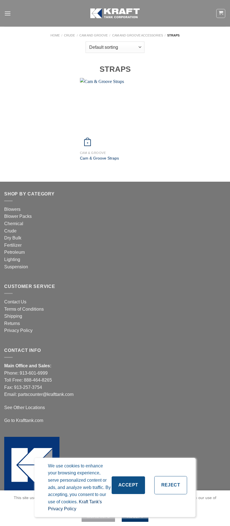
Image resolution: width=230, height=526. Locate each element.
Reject (170, 485)
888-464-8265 (38, 380)
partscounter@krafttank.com (45, 394)
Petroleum (14, 252)
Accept (128, 485)
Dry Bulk (12, 238)
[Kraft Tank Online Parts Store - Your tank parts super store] (115, 13)
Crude (69, 35)
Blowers (13, 209)
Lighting (12, 259)
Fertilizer (13, 245)
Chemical (13, 223)
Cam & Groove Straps (99, 158)
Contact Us (15, 301)
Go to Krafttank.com (23, 420)
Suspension (16, 266)
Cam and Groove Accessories (137, 35)
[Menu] (7, 13)
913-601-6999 (34, 373)
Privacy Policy (18, 330)
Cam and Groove (93, 35)
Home (55, 35)
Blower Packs (18, 216)
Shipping (13, 316)
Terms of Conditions (24, 309)
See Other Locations (24, 407)
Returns (12, 323)
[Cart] (220, 13)
